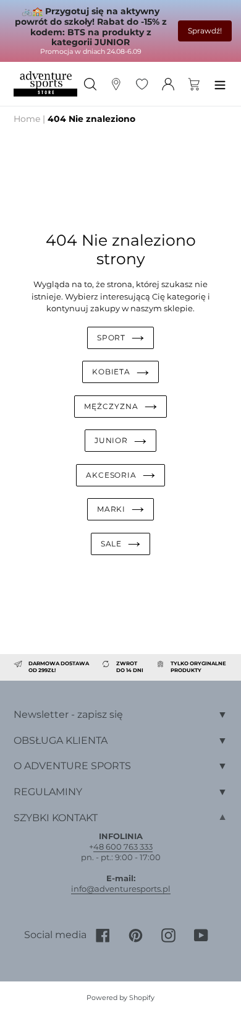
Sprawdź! (205, 30)
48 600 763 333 (123, 846)
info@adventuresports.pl (121, 889)
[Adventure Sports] (45, 83)
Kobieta (111, 371)
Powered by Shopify (120, 997)
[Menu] (220, 84)
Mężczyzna (111, 406)
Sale (111, 543)
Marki (111, 509)
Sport (111, 337)
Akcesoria (111, 475)
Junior (112, 440)
